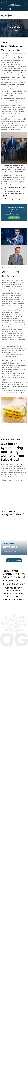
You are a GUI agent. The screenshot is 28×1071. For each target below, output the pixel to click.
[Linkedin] (10, 9)
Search (3, 9)
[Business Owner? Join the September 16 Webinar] (15, 5)
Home (10, 30)
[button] (25, 15)
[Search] (8, 8)
